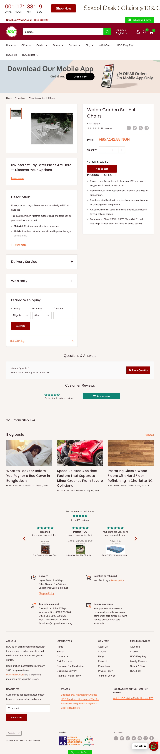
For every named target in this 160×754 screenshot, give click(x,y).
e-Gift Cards (105, 45)
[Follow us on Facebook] (116, 738)
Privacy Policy (105, 671)
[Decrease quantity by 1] (102, 150)
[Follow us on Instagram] (128, 738)
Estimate (20, 326)
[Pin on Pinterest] (135, 128)
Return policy (117, 580)
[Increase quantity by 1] (121, 150)
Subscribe (16, 717)
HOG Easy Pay (125, 45)
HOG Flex (11, 54)
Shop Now (29, 8)
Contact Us (62, 656)
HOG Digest (28, 54)
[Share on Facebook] (129, 128)
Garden (40, 45)
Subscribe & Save (142, 20)
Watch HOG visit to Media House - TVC (133, 698)
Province (37, 308)
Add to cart (102, 168)
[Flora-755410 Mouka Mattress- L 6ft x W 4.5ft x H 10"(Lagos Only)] (80, 549)
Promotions (104, 666)
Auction (134, 651)
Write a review (101, 396)
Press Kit (103, 661)
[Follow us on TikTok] (145, 738)
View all (149, 435)
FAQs (101, 656)
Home (9, 45)
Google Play (80, 76)
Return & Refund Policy (69, 675)
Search (60, 651)
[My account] (138, 32)
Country (15, 308)
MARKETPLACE (15, 674)
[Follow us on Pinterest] (134, 738)
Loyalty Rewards (138, 661)
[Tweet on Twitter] (141, 128)
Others (56, 45)
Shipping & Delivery (67, 671)
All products (20, 98)
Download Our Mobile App (70, 666)
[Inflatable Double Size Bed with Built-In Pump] (45, 549)
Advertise (135, 646)
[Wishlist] (144, 31)
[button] (134, 168)
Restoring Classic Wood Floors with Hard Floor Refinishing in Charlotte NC (130, 476)
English (11, 733)
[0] (151, 32)
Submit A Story (137, 666)
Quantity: (92, 149)
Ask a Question (139, 370)
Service (73, 45)
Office (24, 45)
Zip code (58, 308)
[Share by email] (147, 128)
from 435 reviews (80, 520)
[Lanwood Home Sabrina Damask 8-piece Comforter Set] (115, 549)
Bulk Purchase (64, 661)
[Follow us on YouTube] (140, 738)
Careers (102, 651)
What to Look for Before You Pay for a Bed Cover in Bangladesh (28, 476)
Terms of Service (106, 675)
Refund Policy (17, 341)
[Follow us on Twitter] (122, 738)
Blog (88, 45)
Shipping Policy (46, 593)
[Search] (107, 31)
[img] (80, 516)
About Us (103, 646)
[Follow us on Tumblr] (151, 738)
